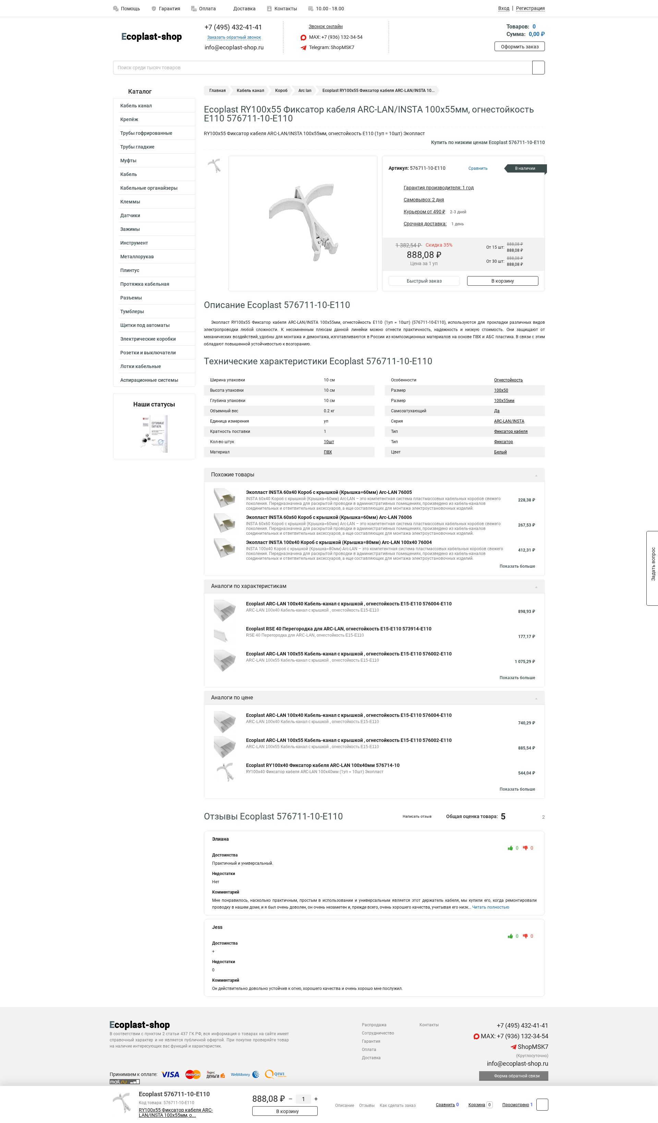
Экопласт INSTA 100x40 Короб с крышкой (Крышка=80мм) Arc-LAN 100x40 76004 (339, 542)
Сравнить (445, 1104)
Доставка (244, 8)
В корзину (502, 281)
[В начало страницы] (542, 1105)
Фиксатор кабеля (511, 431)
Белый (500, 452)
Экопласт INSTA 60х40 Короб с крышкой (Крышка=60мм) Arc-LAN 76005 (329, 492)
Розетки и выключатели (148, 352)
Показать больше (517, 566)
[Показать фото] (214, 166)
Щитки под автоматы (145, 325)
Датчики (130, 215)
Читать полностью (490, 907)
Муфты (128, 160)
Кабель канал (136, 105)
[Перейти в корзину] (499, 31)
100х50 (501, 390)
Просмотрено (515, 1104)
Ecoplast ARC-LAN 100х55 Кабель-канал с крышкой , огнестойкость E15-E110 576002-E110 (349, 654)
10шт (329, 441)
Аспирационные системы (149, 380)
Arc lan (305, 90)
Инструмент (134, 243)
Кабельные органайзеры (149, 188)
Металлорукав (137, 256)
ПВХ (328, 452)
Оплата (207, 8)
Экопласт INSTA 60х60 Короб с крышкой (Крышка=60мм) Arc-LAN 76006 (329, 517)
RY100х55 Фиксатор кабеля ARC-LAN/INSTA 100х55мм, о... (176, 1113)
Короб (281, 90)
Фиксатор (503, 441)
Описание (344, 1105)
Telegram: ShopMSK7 (331, 47)
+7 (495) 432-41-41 (232, 27)
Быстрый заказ (424, 281)
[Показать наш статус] (154, 433)
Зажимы (130, 229)
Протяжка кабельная (144, 284)
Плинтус (129, 270)
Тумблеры (132, 311)
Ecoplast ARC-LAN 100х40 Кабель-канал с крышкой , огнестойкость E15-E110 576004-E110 (349, 603)
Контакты (286, 8)
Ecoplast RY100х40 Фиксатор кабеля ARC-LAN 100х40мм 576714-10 (323, 765)
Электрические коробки (148, 339)
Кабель (128, 174)
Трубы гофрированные (146, 133)
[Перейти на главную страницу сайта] (151, 37)
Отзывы (367, 1105)
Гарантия (169, 8)
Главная (217, 90)
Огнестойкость (508, 380)
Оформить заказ (520, 46)
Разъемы (131, 297)
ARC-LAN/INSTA (509, 421)
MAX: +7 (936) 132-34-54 (335, 37)
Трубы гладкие (137, 147)
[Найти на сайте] (538, 67)
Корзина (476, 1104)
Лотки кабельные (140, 366)
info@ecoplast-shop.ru (517, 1063)
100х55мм (504, 400)
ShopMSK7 (532, 1046)
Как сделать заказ (398, 1105)
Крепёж (129, 119)
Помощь (130, 8)
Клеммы (130, 201)
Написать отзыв (417, 816)
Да (497, 411)
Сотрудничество (378, 1033)
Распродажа (374, 1024)
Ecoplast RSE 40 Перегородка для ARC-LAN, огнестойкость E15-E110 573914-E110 (338, 628)
